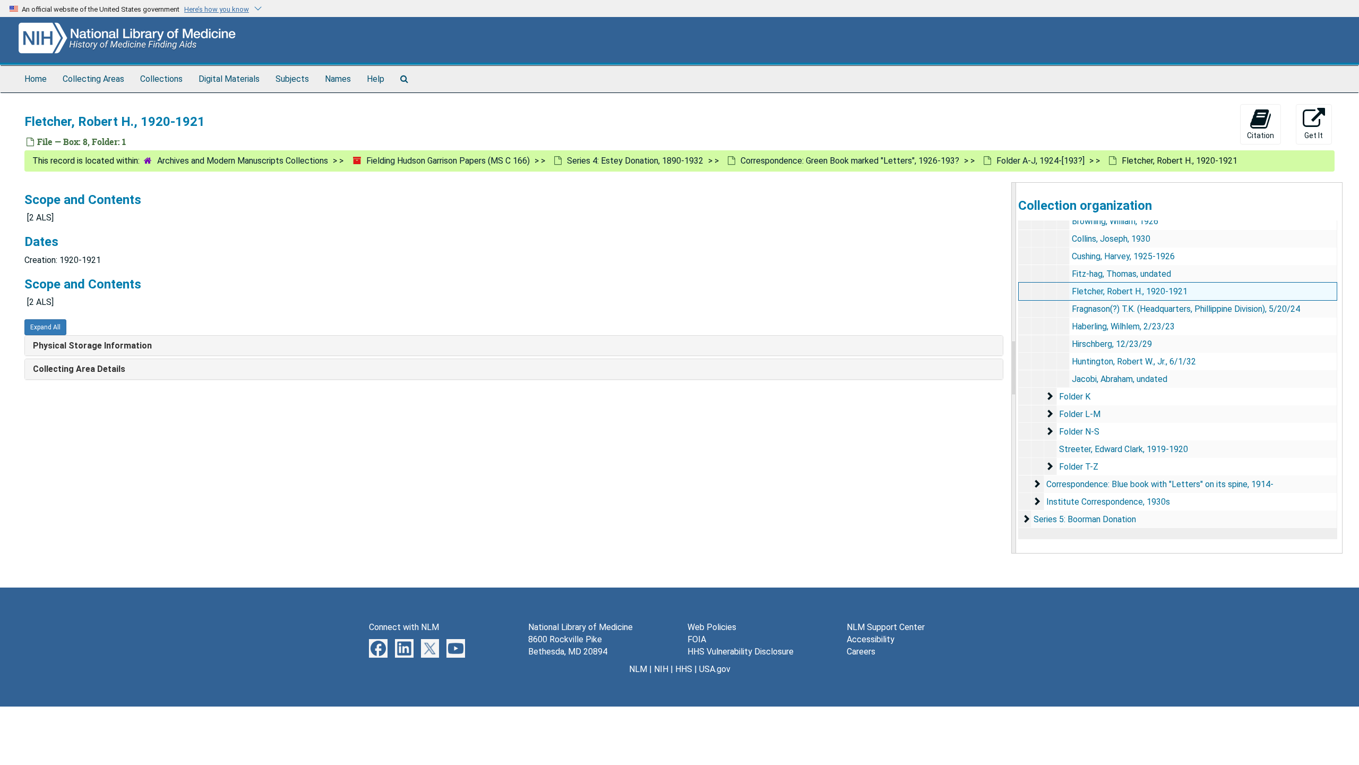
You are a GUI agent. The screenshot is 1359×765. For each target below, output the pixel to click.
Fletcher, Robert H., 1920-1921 (1130, 291)
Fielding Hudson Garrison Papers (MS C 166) (448, 161)
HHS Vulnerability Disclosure (740, 652)
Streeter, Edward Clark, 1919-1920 (1123, 449)
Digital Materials (229, 79)
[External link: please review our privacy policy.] (378, 648)
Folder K (1074, 397)
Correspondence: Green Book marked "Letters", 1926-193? (850, 161)
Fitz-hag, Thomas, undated (1121, 274)
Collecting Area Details (79, 369)
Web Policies (711, 627)
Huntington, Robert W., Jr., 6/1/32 (1134, 361)
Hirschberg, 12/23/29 (1112, 344)
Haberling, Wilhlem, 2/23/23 (1123, 326)
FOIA (696, 639)
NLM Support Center (886, 627)
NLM (638, 669)
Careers (861, 652)
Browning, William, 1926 (1115, 221)
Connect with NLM (404, 627)
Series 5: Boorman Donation (1085, 519)
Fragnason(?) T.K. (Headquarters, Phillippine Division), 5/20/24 (1186, 309)
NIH (661, 669)
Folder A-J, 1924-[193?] (1040, 161)
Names (338, 79)
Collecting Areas (93, 79)
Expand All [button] (45, 327)
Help (375, 79)
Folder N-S (1079, 432)
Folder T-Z (1078, 467)
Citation (1260, 135)
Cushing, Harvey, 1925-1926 (1123, 256)
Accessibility (870, 639)
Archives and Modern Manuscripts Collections (242, 161)
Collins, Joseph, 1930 (1111, 239)
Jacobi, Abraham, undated (1119, 379)
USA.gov (714, 669)
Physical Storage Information (92, 346)
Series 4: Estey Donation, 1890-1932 (635, 161)
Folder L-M (1079, 414)
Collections (161, 79)
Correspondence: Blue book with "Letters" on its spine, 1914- (1160, 484)
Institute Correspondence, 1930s (1108, 502)
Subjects (292, 79)
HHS (683, 669)
